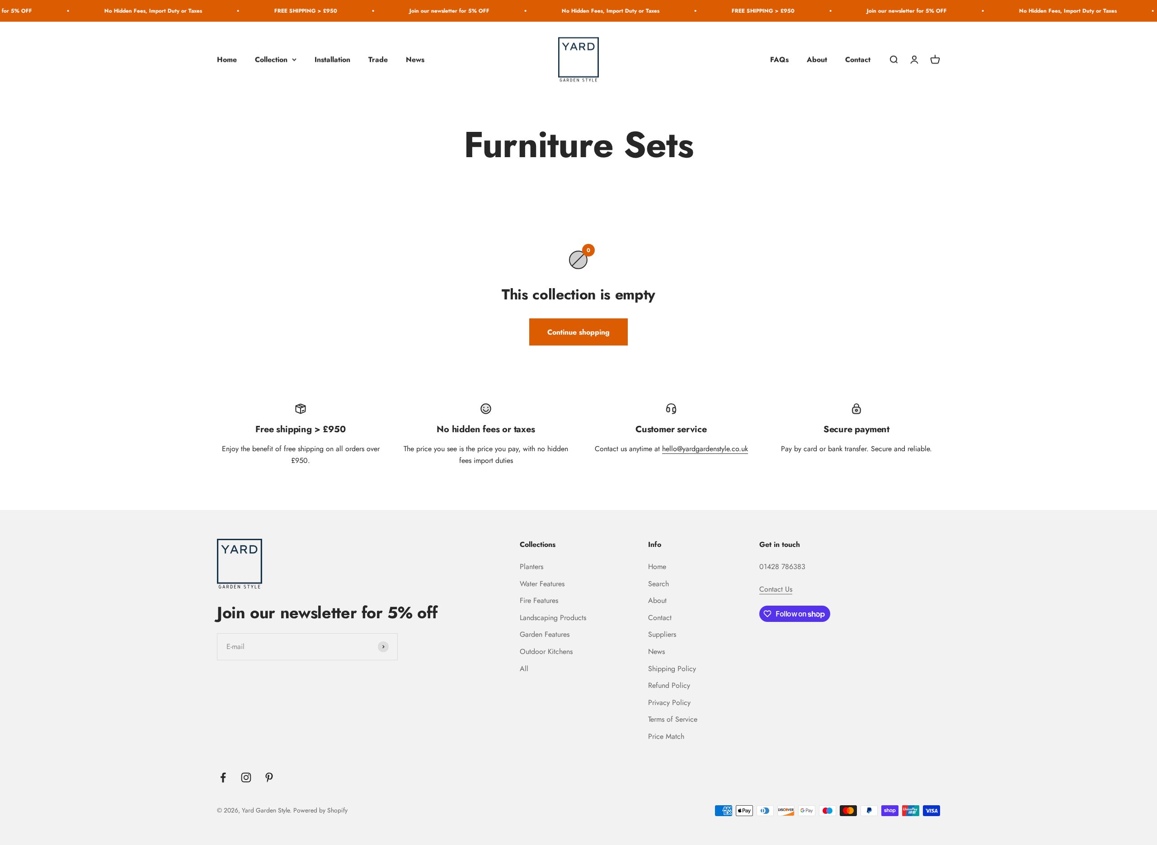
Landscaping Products (553, 617)
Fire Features (539, 600)
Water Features (542, 584)
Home (227, 59)
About (817, 59)
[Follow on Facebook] (223, 777)
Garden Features (544, 634)
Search (658, 584)
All (524, 668)
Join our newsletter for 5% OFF (412, 11)
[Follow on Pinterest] (269, 777)
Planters (531, 566)
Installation (332, 59)
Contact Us (775, 589)
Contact (857, 59)
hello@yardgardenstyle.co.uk (705, 449)
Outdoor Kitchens (546, 651)
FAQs (779, 59)
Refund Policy (669, 685)
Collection (271, 59)
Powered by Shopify (320, 810)
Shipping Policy (672, 668)
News (415, 59)
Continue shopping (578, 332)
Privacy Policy (669, 702)
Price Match (666, 736)
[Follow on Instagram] (246, 777)
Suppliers (662, 634)
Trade (378, 59)
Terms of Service (672, 719)
